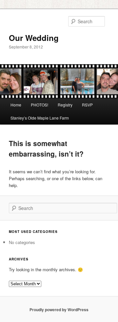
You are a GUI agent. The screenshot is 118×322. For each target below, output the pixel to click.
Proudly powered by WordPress (59, 310)
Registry (65, 104)
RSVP (87, 104)
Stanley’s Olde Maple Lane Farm (39, 118)
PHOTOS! (39, 104)
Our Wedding (34, 37)
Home (15, 104)
